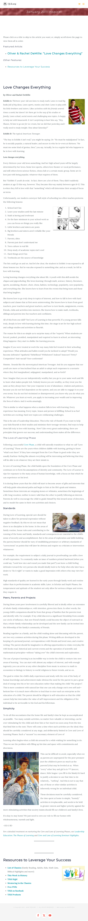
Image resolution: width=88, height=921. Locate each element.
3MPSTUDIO (70, 907)
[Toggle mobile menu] (84, 4)
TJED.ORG (33, 907)
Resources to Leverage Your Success (29, 66)
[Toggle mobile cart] (79, 4)
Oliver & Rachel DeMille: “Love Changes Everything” (45, 53)
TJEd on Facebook (16, 891)
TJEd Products (14, 894)
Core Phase (29, 444)
